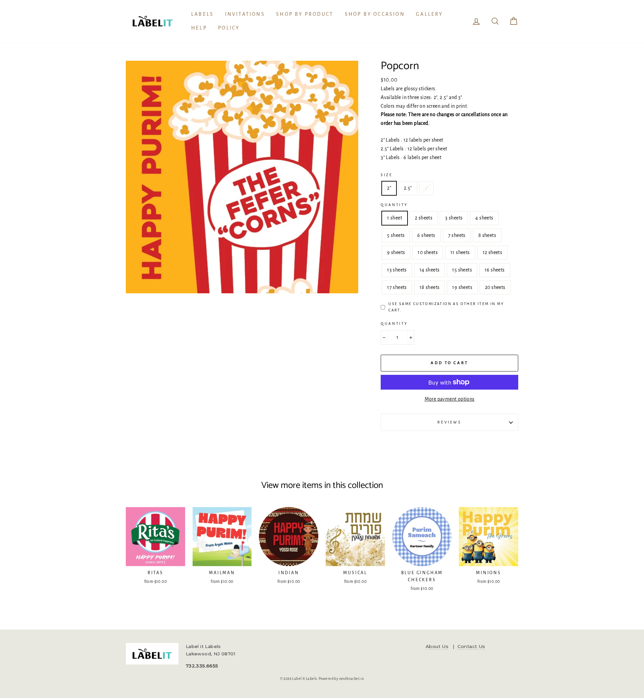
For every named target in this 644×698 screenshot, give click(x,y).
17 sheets (397, 287)
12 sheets (492, 252)
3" (427, 188)
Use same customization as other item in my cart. (446, 307)
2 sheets (423, 217)
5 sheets (396, 235)
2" (389, 188)
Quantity (394, 205)
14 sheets (430, 269)
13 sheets (397, 269)
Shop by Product (304, 14)
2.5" (408, 188)
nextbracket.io (351, 679)
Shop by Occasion (375, 14)
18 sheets (430, 287)
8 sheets (487, 235)
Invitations (245, 14)
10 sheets (428, 252)
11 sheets (460, 252)
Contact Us (471, 646)
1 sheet (394, 217)
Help (199, 28)
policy (228, 28)
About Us (437, 646)
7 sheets (457, 235)
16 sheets (495, 269)
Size (386, 175)
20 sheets (495, 287)
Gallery (429, 14)
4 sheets (484, 217)
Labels (202, 14)
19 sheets (462, 287)
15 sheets (462, 269)
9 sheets (396, 252)
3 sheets (454, 217)
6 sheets (426, 235)
